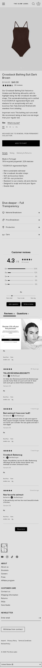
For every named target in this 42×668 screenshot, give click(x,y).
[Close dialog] (41, 319)
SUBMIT (10, 339)
